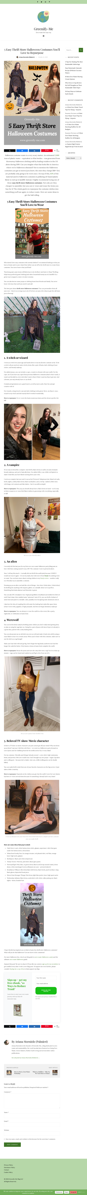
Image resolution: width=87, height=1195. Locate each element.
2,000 (57, 155)
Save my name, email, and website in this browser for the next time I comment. (30, 1139)
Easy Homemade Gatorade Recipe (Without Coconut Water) (73, 70)
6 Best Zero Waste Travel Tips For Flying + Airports (73, 115)
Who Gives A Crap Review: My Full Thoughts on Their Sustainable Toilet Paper (73, 85)
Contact (6, 1170)
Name (6, 1112)
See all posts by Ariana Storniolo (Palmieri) (26, 1058)
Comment (7, 1092)
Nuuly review (44, 578)
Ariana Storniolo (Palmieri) (26, 57)
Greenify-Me (43, 29)
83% (52, 174)
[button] (18, 1010)
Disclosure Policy (9, 1167)
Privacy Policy (8, 1165)
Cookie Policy (8, 1172)
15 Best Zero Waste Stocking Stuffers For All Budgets (72, 127)
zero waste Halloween (16, 959)
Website (6, 1130)
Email (6, 1121)
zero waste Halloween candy (44, 957)
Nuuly (46, 576)
